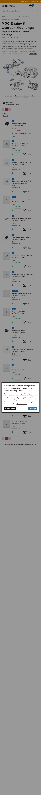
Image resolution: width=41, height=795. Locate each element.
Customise (10, 409)
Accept (33, 409)
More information (22, 404)
